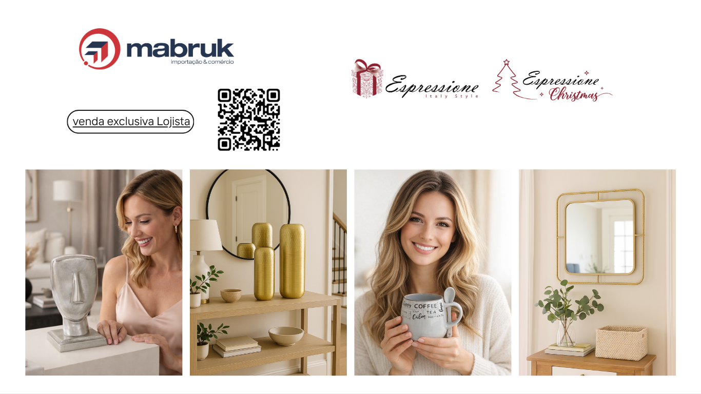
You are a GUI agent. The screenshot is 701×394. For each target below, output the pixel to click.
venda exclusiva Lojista (131, 120)
